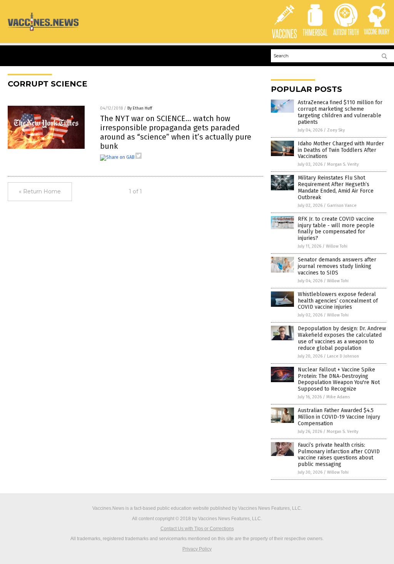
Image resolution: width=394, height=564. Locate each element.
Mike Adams (338, 396)
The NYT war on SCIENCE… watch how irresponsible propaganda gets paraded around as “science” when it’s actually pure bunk (175, 132)
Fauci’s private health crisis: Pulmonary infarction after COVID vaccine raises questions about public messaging (339, 455)
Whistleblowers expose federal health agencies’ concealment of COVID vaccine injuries (338, 301)
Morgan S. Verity (343, 164)
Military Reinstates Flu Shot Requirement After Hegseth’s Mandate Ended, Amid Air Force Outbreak (336, 187)
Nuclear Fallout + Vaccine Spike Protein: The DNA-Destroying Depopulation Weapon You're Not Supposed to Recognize (339, 379)
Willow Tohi (336, 246)
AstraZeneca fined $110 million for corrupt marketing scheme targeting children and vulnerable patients (340, 112)
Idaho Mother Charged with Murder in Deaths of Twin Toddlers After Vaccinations (341, 150)
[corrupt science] (43, 30)
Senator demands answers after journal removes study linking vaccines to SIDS (337, 266)
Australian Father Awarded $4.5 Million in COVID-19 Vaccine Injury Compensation (339, 417)
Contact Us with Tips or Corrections (197, 528)
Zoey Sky (336, 130)
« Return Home (40, 191)
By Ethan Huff (139, 108)
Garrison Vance (342, 205)
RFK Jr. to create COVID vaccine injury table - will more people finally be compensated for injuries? (336, 228)
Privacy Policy (197, 549)
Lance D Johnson (343, 356)
